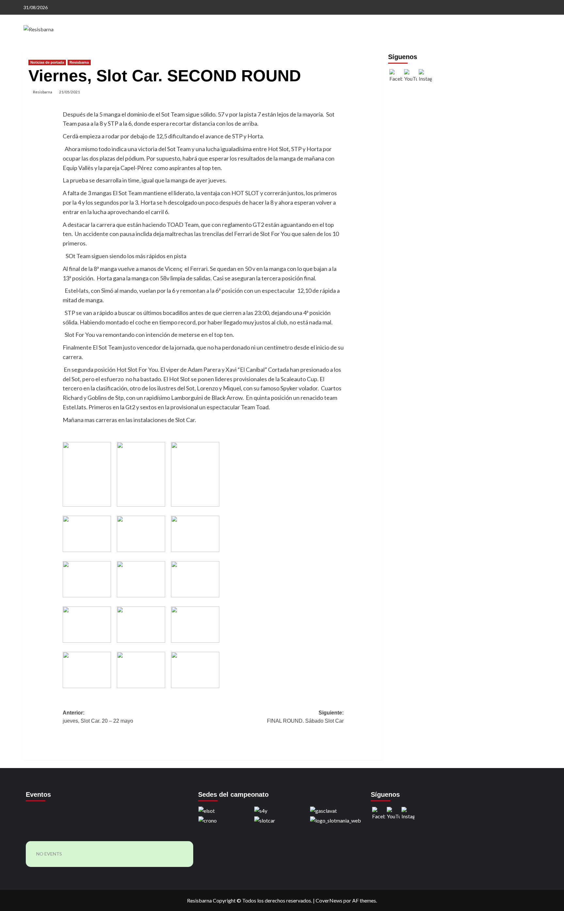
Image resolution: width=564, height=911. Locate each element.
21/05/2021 (69, 91)
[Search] (537, 51)
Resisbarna (79, 62)
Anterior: (98, 717)
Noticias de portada (47, 62)
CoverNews (329, 900)
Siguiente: (305, 717)
